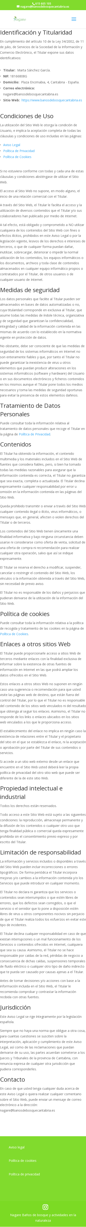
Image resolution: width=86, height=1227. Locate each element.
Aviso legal (17, 1147)
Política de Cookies (17, 157)
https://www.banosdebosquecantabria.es (52, 100)
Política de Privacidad (19, 151)
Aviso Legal (11, 145)
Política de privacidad (24, 1174)
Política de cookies (22, 1160)
